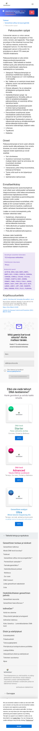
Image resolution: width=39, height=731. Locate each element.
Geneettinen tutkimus (11, 547)
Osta (5, 587)
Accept (19, 726)
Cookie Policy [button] (16, 718)
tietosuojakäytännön (14, 371)
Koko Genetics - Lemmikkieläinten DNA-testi (18, 625)
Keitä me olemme (9, 613)
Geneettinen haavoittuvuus (13, 603)
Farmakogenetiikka (11, 565)
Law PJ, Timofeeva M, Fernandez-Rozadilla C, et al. (18, 299)
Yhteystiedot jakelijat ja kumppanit (15, 616)
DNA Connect (8, 580)
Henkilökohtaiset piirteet (13, 569)
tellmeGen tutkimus (10, 620)
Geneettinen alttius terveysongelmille (17, 23)
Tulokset (6, 20)
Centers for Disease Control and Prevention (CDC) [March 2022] (18, 311)
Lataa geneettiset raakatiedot (14, 584)
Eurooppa (11, 693)
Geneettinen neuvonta (11, 599)
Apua (5, 661)
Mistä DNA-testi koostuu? (12, 551)
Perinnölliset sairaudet (12, 562)
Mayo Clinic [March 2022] (10, 307)
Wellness (7, 573)
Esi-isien (7, 576)
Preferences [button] (29, 720)
